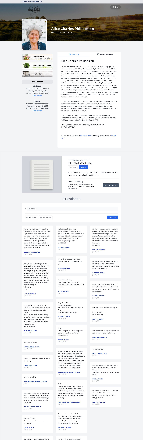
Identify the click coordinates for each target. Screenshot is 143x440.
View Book (72, 167)
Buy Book (83, 167)
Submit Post (112, 217)
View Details (37, 95)
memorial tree (85, 136)
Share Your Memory (110, 185)
